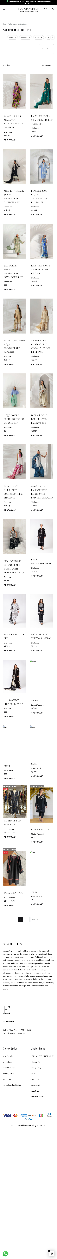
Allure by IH (36, 768)
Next (33, 919)
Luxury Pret (7, 1079)
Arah (34, 700)
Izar (34, 763)
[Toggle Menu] (4, 9)
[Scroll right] (52, 37)
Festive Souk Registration (12, 1085)
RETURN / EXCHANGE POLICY (42, 1056)
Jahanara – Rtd (13, 892)
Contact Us (35, 1079)
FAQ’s (33, 1074)
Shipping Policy (36, 1062)
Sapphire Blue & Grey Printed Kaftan (40, 269)
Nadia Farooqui (37, 834)
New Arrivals (8, 1056)
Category (24, 37)
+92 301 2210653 (24, 1030)
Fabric (37, 37)
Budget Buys (7, 1062)
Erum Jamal (8, 770)
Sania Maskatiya (37, 705)
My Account (35, 1085)
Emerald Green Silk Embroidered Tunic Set (42, 120)
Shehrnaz (8, 132)
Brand (11, 37)
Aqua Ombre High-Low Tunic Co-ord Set (14, 419)
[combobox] (47, 65)
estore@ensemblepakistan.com (14, 1033)
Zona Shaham (9, 897)
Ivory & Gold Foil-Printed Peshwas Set (39, 419)
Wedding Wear (8, 1074)
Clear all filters (47, 49)
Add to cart (9, 140)
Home (4, 24)
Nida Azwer (9, 829)
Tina (34, 891)
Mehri (7, 766)
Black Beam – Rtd (41, 829)
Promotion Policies (37, 1097)
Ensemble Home (9, 1068)
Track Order (35, 1091)
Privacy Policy (36, 1068)
